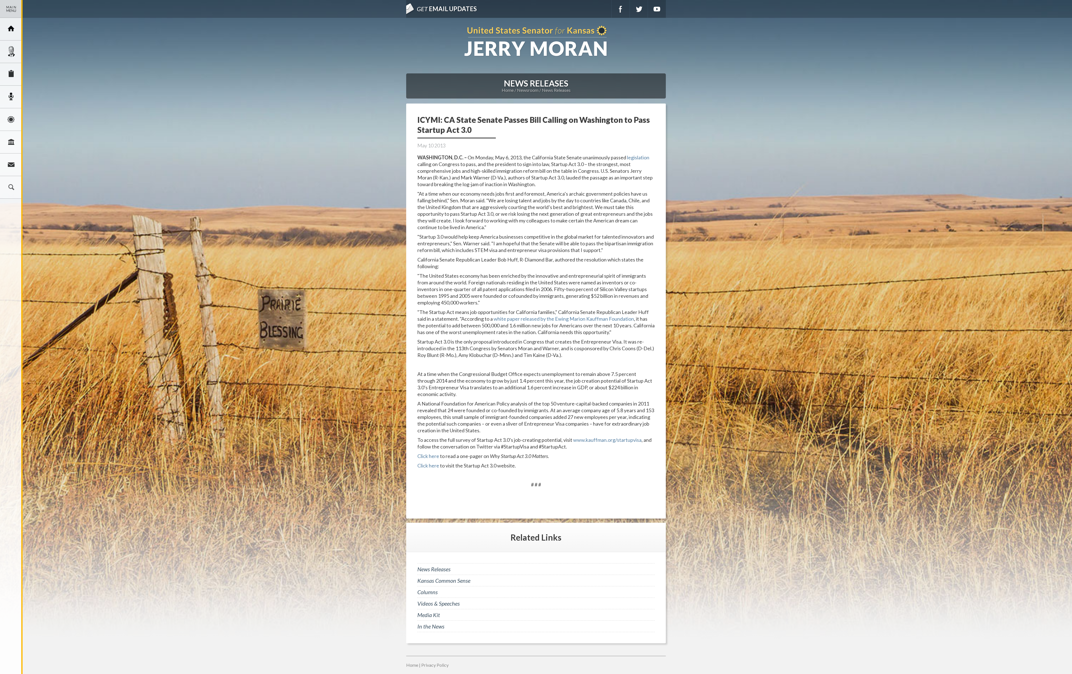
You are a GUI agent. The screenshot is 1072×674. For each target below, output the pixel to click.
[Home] (11, 29)
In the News (430, 626)
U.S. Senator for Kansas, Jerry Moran (536, 41)
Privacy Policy (435, 665)
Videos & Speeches (438, 603)
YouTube (657, 9)
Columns (427, 592)
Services (11, 74)
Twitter (639, 9)
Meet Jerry (11, 51)
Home (508, 90)
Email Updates (447, 9)
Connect (11, 164)
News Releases (556, 90)
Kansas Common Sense (443, 580)
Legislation (11, 142)
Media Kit (428, 614)
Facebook (621, 9)
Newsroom (11, 97)
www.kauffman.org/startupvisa (607, 440)
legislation (638, 157)
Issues (11, 119)
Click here (428, 456)
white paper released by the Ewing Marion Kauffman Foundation (564, 319)
